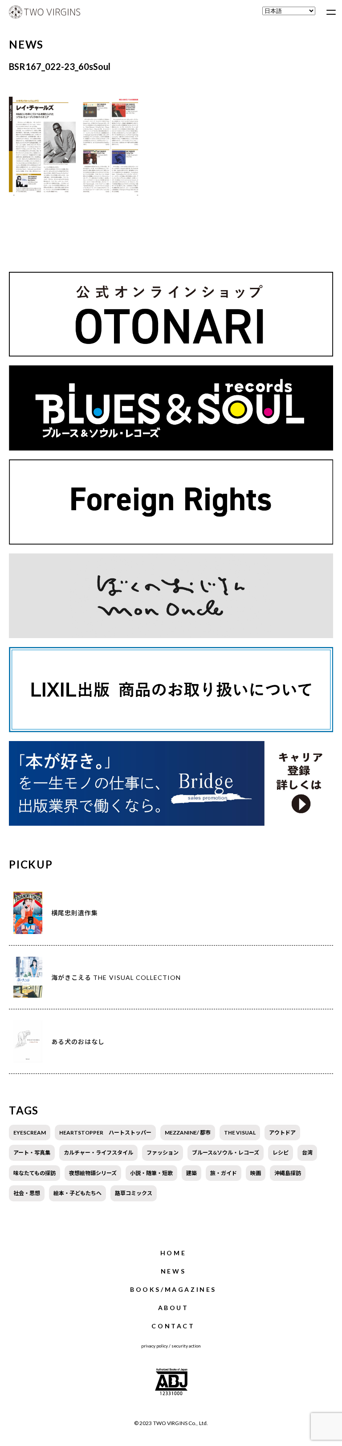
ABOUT (173, 1307)
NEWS (173, 1271)
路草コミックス (133, 1193)
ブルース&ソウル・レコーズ (225, 1152)
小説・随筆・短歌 (151, 1173)
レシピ (281, 1152)
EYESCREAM (29, 1132)
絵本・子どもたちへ (77, 1193)
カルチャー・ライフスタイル (98, 1152)
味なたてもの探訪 (34, 1173)
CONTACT (173, 1326)
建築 (191, 1173)
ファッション (163, 1152)
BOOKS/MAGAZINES (173, 1289)
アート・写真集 (31, 1152)
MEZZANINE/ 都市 (188, 1132)
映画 (255, 1173)
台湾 (307, 1152)
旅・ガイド (223, 1173)
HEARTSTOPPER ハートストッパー (105, 1132)
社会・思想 (26, 1193)
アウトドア (282, 1132)
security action (186, 1345)
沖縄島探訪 (287, 1173)
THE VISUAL (240, 1132)
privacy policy (154, 1345)
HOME (173, 1253)
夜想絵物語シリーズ (93, 1173)
